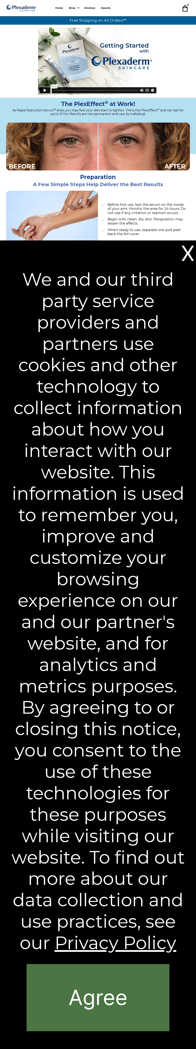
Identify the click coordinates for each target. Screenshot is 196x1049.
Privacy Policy (115, 943)
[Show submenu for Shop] (78, 8)
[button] (185, 7)
